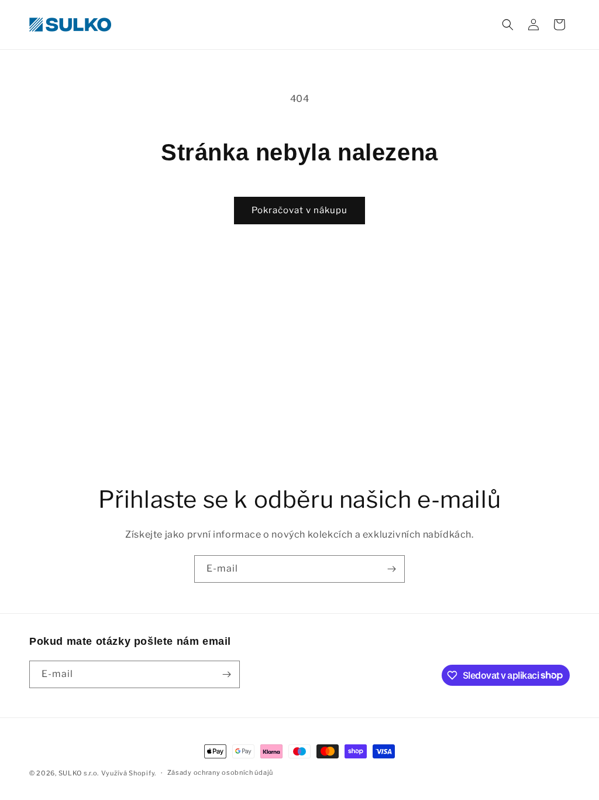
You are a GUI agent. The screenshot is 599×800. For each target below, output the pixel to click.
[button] (508, 24)
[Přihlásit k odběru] (391, 569)
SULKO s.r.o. (78, 773)
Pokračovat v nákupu (299, 210)
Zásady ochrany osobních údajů (220, 772)
